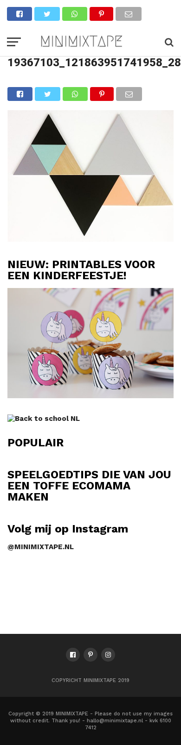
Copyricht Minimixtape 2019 (90, 680)
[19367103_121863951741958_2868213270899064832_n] (90, 239)
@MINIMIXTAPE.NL (40, 547)
